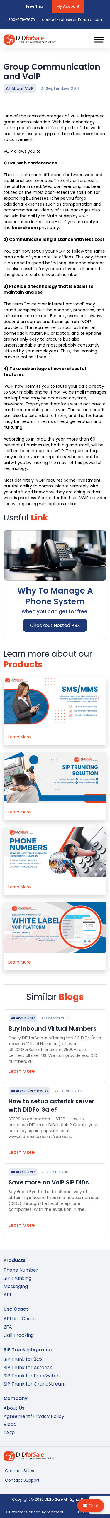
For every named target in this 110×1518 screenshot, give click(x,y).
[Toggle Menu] (99, 39)
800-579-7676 (21, 19)
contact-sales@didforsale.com (72, 19)
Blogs (10, 1424)
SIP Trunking (17, 1278)
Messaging (16, 1286)
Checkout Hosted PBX (55, 625)
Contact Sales (19, 1471)
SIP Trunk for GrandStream (35, 1384)
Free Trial (35, 6)
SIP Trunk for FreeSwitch (32, 1375)
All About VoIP (19, 88)
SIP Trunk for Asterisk (28, 1367)
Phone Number (21, 1270)
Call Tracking (19, 1335)
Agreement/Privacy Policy (34, 1416)
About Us (14, 1408)
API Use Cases (20, 1318)
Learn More (19, 737)
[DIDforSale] (30, 42)
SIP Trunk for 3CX (23, 1359)
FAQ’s (10, 1432)
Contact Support (22, 1480)
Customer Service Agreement (34, 1512)
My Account (67, 6)
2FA (8, 1327)
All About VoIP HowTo (29, 1090)
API (7, 1294)
